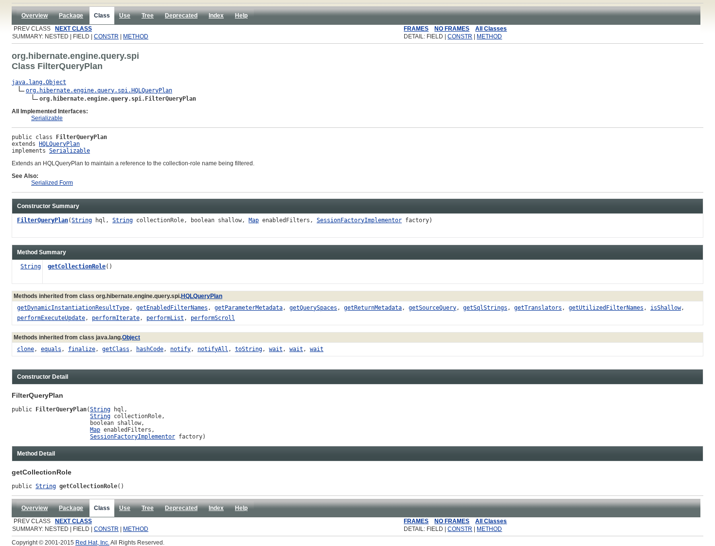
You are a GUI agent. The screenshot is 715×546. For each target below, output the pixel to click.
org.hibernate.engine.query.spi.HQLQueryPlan (99, 90)
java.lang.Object (39, 82)
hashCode (149, 349)
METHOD (135, 36)
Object (131, 337)
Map (254, 220)
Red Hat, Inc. (92, 542)
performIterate (116, 318)
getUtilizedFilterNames (606, 307)
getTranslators (538, 307)
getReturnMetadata (373, 307)
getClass (115, 349)
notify (180, 349)
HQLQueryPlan (59, 144)
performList (165, 318)
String (82, 220)
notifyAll (212, 349)
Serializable (47, 118)
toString (248, 349)
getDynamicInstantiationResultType (73, 307)
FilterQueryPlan (42, 220)
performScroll (213, 318)
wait (276, 349)
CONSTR (106, 36)
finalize (81, 349)
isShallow (665, 307)
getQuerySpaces (313, 307)
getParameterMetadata (248, 307)
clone (25, 349)
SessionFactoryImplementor (359, 220)
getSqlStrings (485, 307)
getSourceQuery (432, 307)
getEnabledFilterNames (172, 307)
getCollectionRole (77, 266)
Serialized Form (52, 182)
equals (51, 349)
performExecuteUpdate (51, 318)
